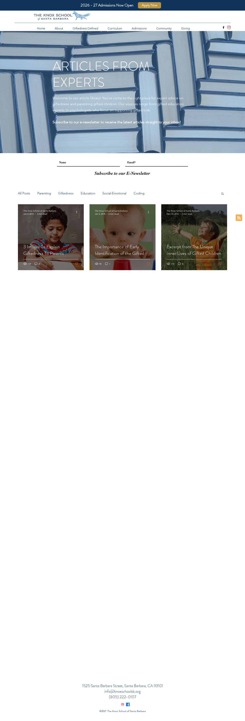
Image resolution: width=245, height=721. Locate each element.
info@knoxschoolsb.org (122, 691)
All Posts (24, 193)
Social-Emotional (114, 193)
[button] (222, 194)
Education (88, 193)
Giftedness (66, 193)
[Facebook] (223, 27)
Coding (139, 193)
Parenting (44, 193)
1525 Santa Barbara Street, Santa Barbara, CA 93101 (122, 686)
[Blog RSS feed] (239, 217)
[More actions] (78, 212)
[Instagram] (229, 27)
